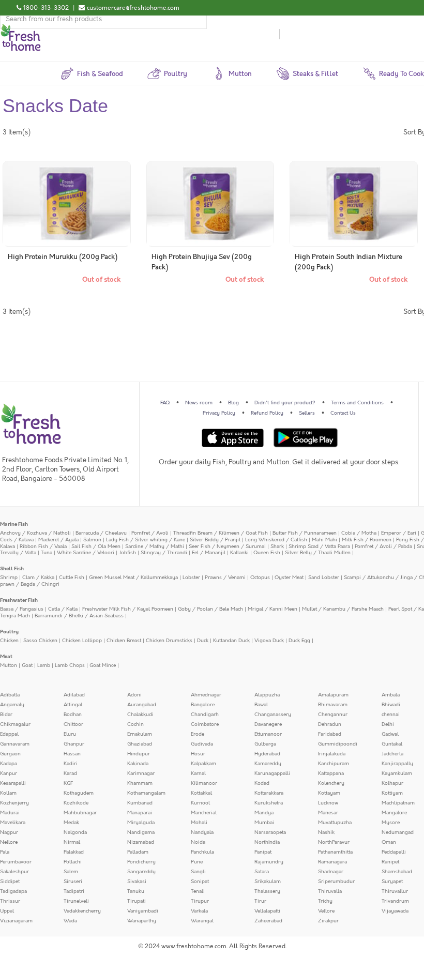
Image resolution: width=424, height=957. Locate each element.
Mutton (8, 665)
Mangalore (394, 812)
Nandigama (141, 832)
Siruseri (73, 881)
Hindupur (138, 753)
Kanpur (8, 773)
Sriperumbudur (336, 881)
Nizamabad (140, 842)
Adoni (134, 694)
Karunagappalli (272, 773)
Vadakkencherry (82, 911)
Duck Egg (299, 640)
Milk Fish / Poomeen (366, 539)
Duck (202, 640)
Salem (71, 871)
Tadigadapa (13, 891)
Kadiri (71, 763)
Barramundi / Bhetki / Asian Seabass (79, 615)
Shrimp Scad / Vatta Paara (319, 546)
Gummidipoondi (337, 744)
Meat (6, 656)
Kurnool (200, 803)
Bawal (261, 704)
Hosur (198, 753)
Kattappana (331, 773)
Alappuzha (267, 694)
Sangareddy (141, 871)
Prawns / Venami (225, 577)
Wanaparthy (141, 920)
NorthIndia (267, 842)
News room (199, 402)
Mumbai (264, 822)
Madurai (10, 812)
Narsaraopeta (270, 832)
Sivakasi (136, 881)
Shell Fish (12, 568)
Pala (4, 852)
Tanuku (135, 891)
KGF (68, 783)
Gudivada (202, 744)
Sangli (198, 871)
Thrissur (10, 901)
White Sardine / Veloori (85, 552)
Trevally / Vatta (18, 552)
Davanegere (268, 724)
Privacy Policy (219, 413)
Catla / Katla (63, 609)
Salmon (92, 539)
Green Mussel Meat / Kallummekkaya (133, 577)
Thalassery (267, 891)
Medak (71, 822)
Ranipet (390, 861)
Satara (261, 871)
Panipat (262, 852)
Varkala (199, 911)
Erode (197, 734)
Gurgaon (10, 753)
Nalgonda (75, 832)
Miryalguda (141, 822)
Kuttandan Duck (231, 640)
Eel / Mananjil (208, 552)
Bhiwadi (391, 704)
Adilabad (74, 694)
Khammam (140, 783)
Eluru (70, 734)
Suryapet (392, 881)
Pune (197, 861)
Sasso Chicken (40, 640)
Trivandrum (395, 901)
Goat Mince (102, 665)
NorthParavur (334, 842)
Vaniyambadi (142, 911)
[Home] (20, 28)
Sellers (307, 413)
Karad (70, 773)
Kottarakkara (268, 793)
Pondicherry (141, 861)
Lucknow (328, 803)
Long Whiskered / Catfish (276, 539)
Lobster (191, 577)
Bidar (6, 714)
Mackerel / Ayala (58, 539)
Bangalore (203, 704)
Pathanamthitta (335, 852)
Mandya (264, 812)
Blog (233, 402)
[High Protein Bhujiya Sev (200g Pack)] (210, 204)
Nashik (326, 832)
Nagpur (9, 832)
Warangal (202, 920)
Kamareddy (267, 763)
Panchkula (202, 852)
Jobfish (127, 552)
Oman (389, 842)
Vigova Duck (269, 640)
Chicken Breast (124, 640)
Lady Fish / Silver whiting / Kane (145, 539)
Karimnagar (141, 773)
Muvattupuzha (335, 822)
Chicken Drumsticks (169, 640)
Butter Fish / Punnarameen (304, 533)
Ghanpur (74, 744)
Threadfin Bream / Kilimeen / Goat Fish (220, 533)
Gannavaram (14, 744)
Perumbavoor (16, 861)
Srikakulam (267, 881)
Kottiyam (392, 793)
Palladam (137, 852)
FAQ (165, 402)
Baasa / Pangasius (21, 609)
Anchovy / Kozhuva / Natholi (35, 533)
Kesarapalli (13, 783)
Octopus (260, 577)
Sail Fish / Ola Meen (95, 546)
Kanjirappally (397, 763)
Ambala (391, 694)
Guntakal (392, 744)
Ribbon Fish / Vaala (43, 546)
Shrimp (9, 577)
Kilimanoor (204, 783)
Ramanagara (332, 861)
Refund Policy (267, 413)
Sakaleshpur (14, 871)
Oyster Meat (289, 577)
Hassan (72, 753)
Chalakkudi (140, 714)
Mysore (391, 822)
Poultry (9, 631)
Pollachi (73, 861)
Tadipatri (74, 891)
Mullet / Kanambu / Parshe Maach (343, 609)
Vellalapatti (267, 911)
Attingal (73, 704)
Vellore (326, 911)
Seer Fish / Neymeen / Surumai (227, 546)
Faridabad (329, 734)
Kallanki (239, 552)
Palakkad (74, 852)
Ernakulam (139, 734)
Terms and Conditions (357, 402)
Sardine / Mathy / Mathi (154, 546)
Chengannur (332, 714)
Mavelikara (12, 822)
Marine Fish (14, 524)
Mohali (199, 822)
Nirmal (72, 842)
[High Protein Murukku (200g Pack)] (67, 204)
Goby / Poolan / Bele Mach (210, 609)
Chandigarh (205, 714)
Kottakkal (201, 793)
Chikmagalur (15, 724)
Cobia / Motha (358, 533)
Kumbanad (140, 803)
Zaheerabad (268, 920)
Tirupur (200, 901)
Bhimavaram (332, 704)
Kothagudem (79, 793)
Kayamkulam (397, 773)
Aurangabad (141, 704)
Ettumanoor (268, 734)
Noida (198, 842)
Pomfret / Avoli (150, 533)
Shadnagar (330, 871)
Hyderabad (267, 753)
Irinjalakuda (331, 753)
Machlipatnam (398, 803)
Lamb (43, 665)
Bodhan (73, 714)
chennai (391, 714)
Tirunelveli (76, 901)
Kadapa (8, 763)
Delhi (388, 724)
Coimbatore (205, 724)
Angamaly (12, 704)
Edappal (9, 734)
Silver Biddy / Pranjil (215, 539)
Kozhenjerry (14, 803)
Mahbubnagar (80, 812)
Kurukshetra (268, 803)
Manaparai (139, 812)
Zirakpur (328, 920)
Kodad (261, 783)
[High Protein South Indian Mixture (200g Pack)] (354, 204)
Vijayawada (395, 911)
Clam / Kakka (38, 577)
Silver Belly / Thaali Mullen (318, 552)
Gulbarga (265, 744)
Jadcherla (392, 753)
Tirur (260, 901)
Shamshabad (397, 871)
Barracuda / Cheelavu (101, 533)
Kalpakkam (203, 763)
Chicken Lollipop (82, 640)
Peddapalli (394, 852)
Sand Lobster (323, 577)
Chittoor (73, 724)
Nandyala (202, 832)
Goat (27, 665)
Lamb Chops (70, 665)
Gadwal (390, 734)
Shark (277, 546)
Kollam (8, 793)
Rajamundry (268, 861)
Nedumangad (398, 832)
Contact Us (343, 413)
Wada (70, 920)
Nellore (9, 842)
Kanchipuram (333, 763)
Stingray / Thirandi (164, 552)
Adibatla (10, 694)
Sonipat (200, 881)
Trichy (325, 901)
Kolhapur (392, 783)
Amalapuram (333, 694)
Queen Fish (266, 552)
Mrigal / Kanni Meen (272, 609)
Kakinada (137, 763)
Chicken (9, 640)
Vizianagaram (16, 920)
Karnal (198, 773)
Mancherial (204, 812)
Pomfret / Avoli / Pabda (383, 546)
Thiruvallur (395, 891)
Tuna (46, 552)
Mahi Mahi (324, 539)
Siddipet (10, 881)
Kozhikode (76, 803)
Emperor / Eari (398, 533)
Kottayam (329, 793)
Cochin (135, 724)
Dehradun (329, 724)
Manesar (328, 812)
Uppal (7, 911)
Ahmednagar (206, 694)
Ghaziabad (139, 744)
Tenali (198, 891)
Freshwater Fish (19, 600)
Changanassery (272, 714)
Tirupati (136, 901)
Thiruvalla (330, 891)
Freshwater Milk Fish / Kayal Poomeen (127, 609)
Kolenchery (331, 783)
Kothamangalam (146, 793)
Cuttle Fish (71, 577)
